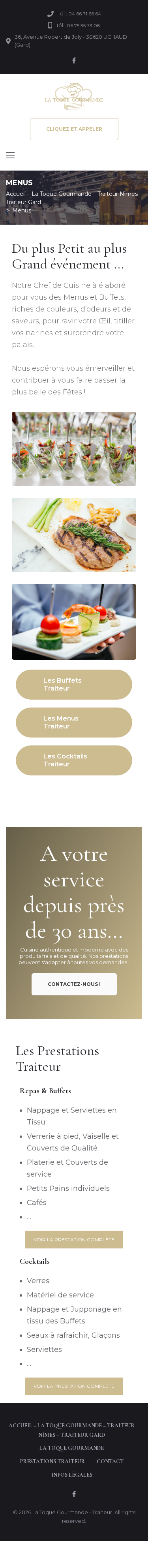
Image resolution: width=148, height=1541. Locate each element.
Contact (110, 1461)
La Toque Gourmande (52, 483)
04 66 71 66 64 (84, 14)
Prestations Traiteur (52, 1461)
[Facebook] (74, 60)
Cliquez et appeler (74, 129)
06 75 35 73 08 (83, 25)
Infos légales (71, 1475)
